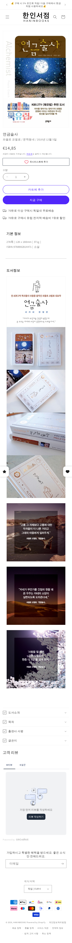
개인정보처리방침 (57, 922)
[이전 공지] (7, 5)
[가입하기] (62, 863)
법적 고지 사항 (31, 933)
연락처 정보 (57, 928)
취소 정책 (46, 933)
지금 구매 (36, 200)
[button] (7, 17)
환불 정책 (29, 928)
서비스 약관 (43, 928)
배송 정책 (16, 928)
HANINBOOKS (19, 922)
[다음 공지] (65, 5)
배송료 (29, 154)
